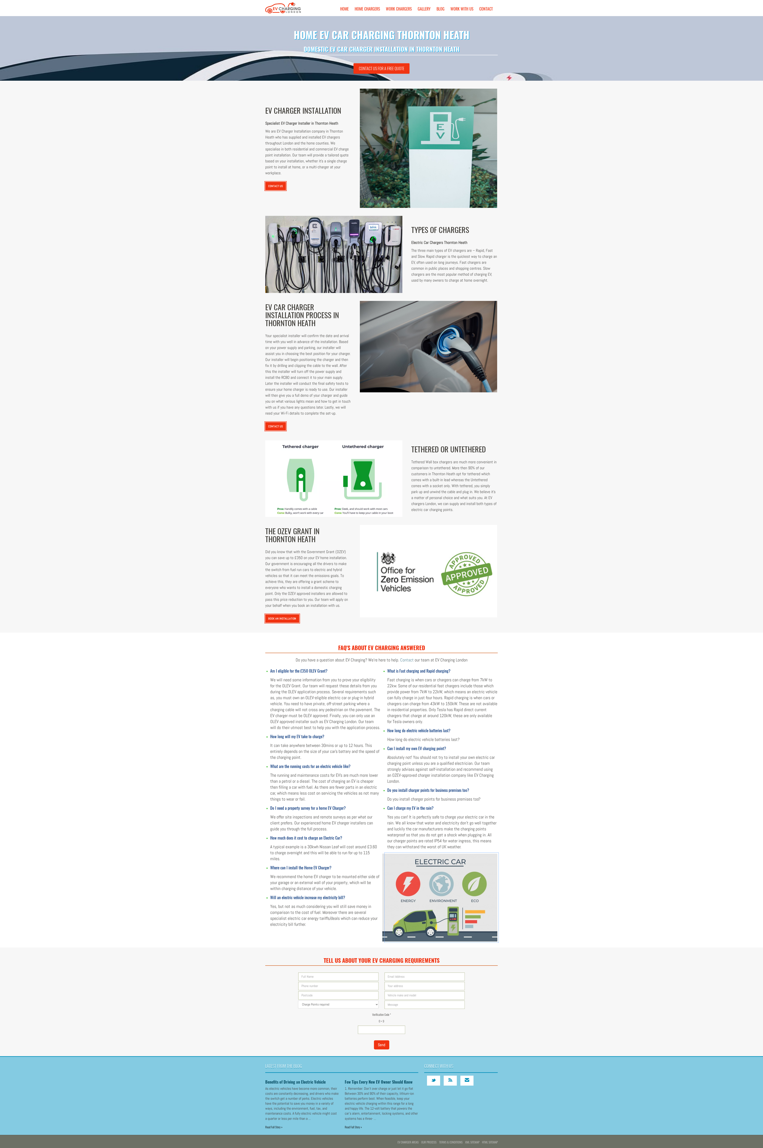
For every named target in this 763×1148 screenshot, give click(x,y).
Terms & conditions (451, 1142)
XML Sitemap (472, 1142)
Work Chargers (399, 9)
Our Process (429, 1142)
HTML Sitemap (490, 1142)
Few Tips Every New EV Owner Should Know (378, 1082)
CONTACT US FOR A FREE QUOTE (381, 68)
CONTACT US (275, 186)
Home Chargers (367, 9)
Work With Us (461, 9)
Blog (440, 9)
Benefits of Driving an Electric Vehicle (295, 1082)
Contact (486, 9)
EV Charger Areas (408, 1142)
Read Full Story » (274, 1127)
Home (344, 9)
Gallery (424, 9)
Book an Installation (282, 618)
